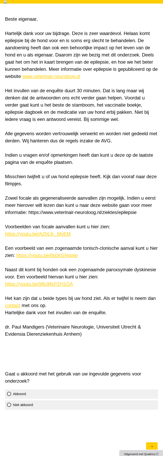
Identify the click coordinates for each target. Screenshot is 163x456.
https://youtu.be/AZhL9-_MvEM (38, 233)
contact (12, 305)
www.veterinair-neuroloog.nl (51, 76)
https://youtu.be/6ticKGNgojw (47, 255)
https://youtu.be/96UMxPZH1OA (39, 284)
